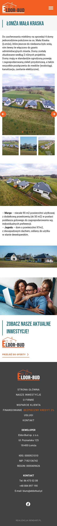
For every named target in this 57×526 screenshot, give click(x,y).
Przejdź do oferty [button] (14, 354)
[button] (22, 132)
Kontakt (29, 420)
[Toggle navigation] (51, 7)
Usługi (28, 415)
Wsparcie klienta (29, 405)
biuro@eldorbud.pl (32, 491)
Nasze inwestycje (28, 394)
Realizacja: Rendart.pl (28, 520)
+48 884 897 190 (28, 485)
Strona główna (28, 389)
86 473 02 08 (31, 480)
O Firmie (28, 399)
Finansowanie (28, 410)
